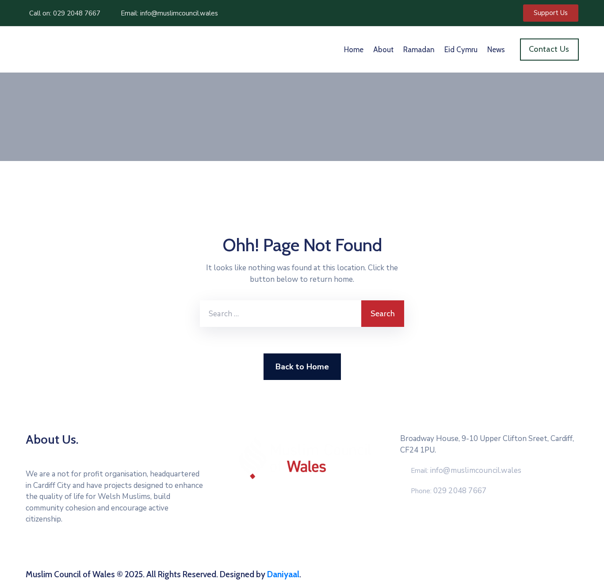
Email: (466, 470)
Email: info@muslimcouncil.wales (169, 13)
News (496, 49)
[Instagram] (123, 554)
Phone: (449, 491)
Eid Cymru (461, 49)
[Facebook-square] (89, 554)
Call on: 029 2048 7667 (64, 13)
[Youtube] (140, 554)
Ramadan (419, 49)
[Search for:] (280, 313)
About (383, 49)
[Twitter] (106, 554)
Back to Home (302, 366)
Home (353, 49)
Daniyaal (283, 574)
